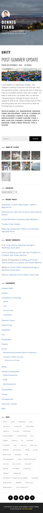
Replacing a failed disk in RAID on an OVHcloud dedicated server (20, 230)
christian (18, 426)
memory (6, 450)
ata (4, 116)
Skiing (4, 367)
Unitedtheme (27, 509)
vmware (18, 482)
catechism (11, 116)
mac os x (33, 445)
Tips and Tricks (8, 310)
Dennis (29, 65)
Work (3, 409)
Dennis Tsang (9, 24)
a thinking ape (35, 113)
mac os (24, 445)
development (8, 436)
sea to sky (17, 464)
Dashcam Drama (8, 320)
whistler (29, 482)
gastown (27, 118)
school (6, 464)
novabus (19, 120)
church (6, 431)
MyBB (5, 379)
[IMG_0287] (6, 156)
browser (22, 422)
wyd (33, 123)
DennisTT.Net (7, 325)
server (5, 468)
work (13, 123)
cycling (16, 431)
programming (8, 459)
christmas (30, 426)
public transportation (27, 459)
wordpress (7, 487)
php (26, 454)
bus (31, 422)
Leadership (6, 330)
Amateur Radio (7, 288)
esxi (32, 436)
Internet (5, 301)
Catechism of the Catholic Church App (24, 275)
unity (35, 120)
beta (13, 422)
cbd (26, 116)
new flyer (10, 120)
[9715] (6, 166)
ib (22, 440)
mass (34, 118)
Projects (5, 344)
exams (5, 440)
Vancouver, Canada (9, 404)
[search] (40, 22)
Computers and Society (11, 360)
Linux (5, 306)
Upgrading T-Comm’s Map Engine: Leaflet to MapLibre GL (19, 206)
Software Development (10, 371)
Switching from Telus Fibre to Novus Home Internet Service (21, 213)
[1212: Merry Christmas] (25, 166)
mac (15, 445)
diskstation (22, 436)
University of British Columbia (13, 357)
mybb (27, 450)
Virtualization (7, 315)
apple (5, 422)
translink (17, 473)
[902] (15, 156)
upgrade (35, 478)
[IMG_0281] (25, 156)
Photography (6, 339)
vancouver (7, 482)
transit (6, 473)
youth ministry (22, 487)
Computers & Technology (11, 298)
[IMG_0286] (35, 156)
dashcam (26, 431)
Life (17, 111)
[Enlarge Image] (36, 72)
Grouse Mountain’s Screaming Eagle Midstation (20, 219)
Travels (4, 394)
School (4, 349)
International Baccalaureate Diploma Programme (19, 352)
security (28, 464)
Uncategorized (7, 399)
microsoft (17, 450)
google (15, 440)
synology (27, 468)
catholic (20, 116)
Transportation (25, 111)
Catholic (12, 111)
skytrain (28, 120)
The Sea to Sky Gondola (11, 224)
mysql (35, 450)
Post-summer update (20, 59)
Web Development (14, 113)
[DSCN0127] (35, 166)
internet (30, 440)
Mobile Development (10, 375)
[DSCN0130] (6, 177)
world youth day (24, 123)
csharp (19, 118)
